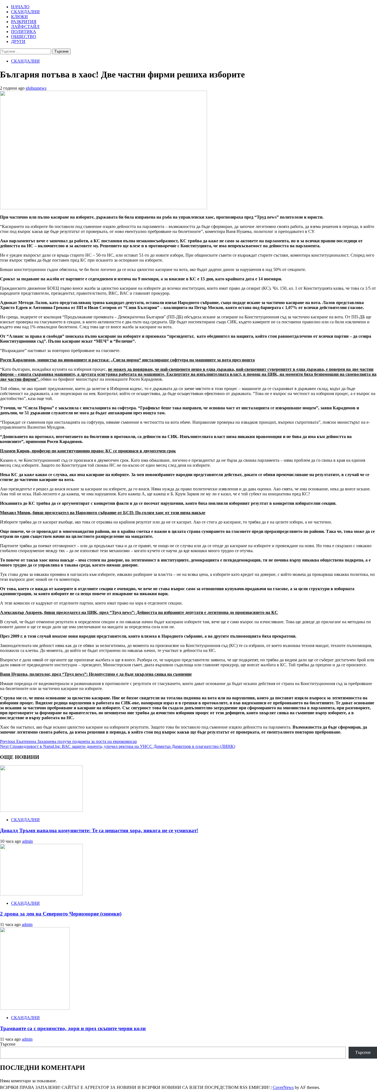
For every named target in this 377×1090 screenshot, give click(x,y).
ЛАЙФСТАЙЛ (25, 26)
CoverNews (283, 1087)
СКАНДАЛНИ (25, 11)
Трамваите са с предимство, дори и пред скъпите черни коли (73, 1028)
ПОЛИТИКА (23, 31)
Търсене (7, 1044)
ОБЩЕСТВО (23, 36)
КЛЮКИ (19, 16)
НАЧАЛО (20, 6)
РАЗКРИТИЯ (23, 21)
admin (27, 841)
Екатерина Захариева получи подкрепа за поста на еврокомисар (68, 741)
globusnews (36, 88)
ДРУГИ (18, 41)
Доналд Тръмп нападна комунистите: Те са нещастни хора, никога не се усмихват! (99, 830)
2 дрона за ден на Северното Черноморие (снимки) (60, 914)
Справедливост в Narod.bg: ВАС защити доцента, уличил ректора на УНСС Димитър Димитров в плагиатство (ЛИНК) (117, 746)
